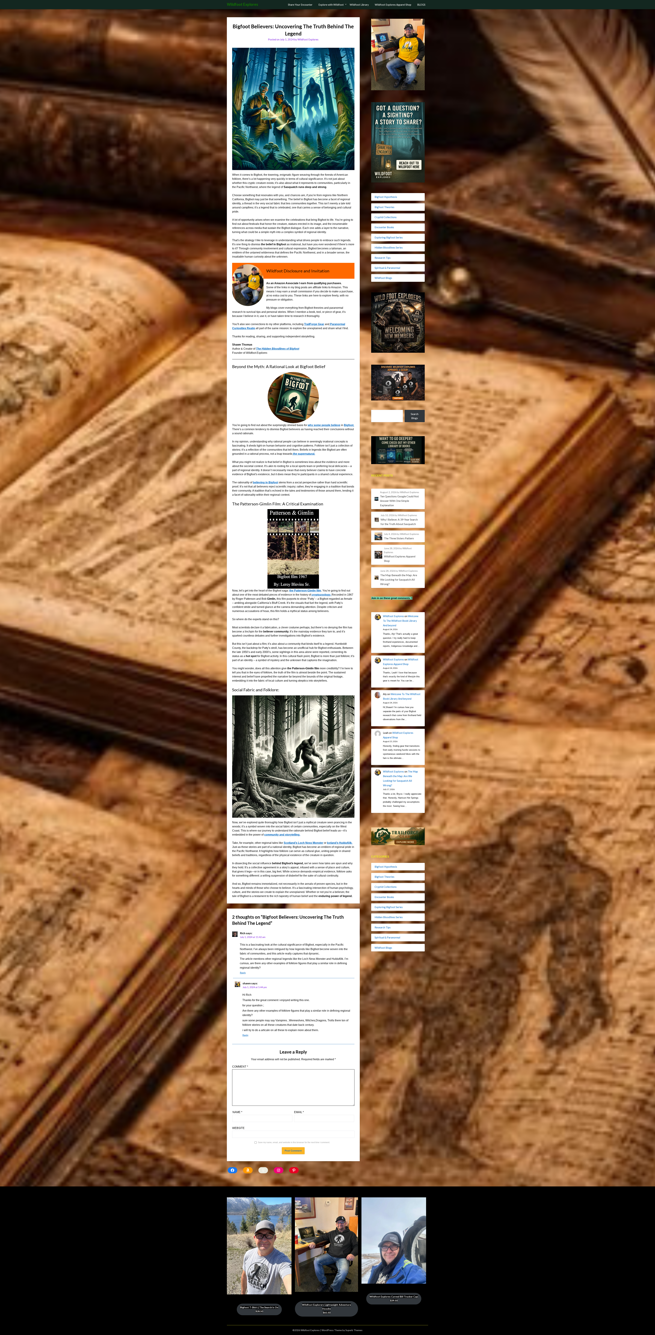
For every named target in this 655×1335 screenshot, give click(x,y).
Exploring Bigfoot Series (389, 237)
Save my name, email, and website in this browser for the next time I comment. (294, 1142)
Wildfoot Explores (242, 4)
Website (238, 1128)
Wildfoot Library (359, 4)
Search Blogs (414, 416)
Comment (240, 1066)
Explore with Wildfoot (331, 4)
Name (237, 1112)
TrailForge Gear (314, 324)
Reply (243, 972)
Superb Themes (353, 1330)
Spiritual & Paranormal (387, 267)
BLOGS (421, 4)
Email (299, 1112)
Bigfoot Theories (384, 207)
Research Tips (383, 257)
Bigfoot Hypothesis (386, 196)
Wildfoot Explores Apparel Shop (393, 4)
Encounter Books (384, 227)
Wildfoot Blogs (383, 277)
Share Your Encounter (300, 4)
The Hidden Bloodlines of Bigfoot (277, 348)
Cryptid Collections (386, 217)
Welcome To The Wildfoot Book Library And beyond (400, 621)
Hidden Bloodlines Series (389, 247)
